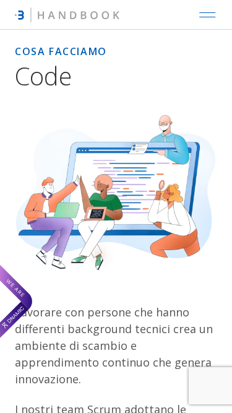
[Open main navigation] (207, 15)
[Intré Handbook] (67, 14)
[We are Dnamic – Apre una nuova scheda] (16, 301)
